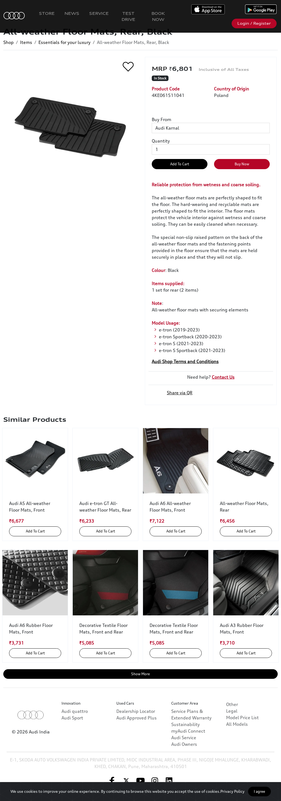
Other (232, 704)
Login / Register (254, 23)
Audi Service (183, 737)
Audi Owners (184, 744)
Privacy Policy (232, 791)
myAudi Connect (188, 731)
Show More (140, 674)
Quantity (161, 141)
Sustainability (185, 724)
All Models (237, 724)
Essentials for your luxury (64, 42)
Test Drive (128, 16)
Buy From (161, 119)
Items (26, 42)
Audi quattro (74, 711)
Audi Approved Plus (136, 718)
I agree (259, 791)
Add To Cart (179, 164)
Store (47, 13)
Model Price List (242, 717)
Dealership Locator (135, 711)
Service (99, 13)
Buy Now (242, 164)
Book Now (158, 16)
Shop (8, 42)
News (71, 13)
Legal (231, 711)
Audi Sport (72, 718)
